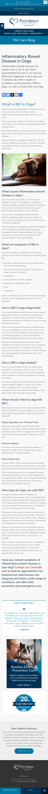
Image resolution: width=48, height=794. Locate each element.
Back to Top (24, 776)
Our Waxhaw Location (24, 9)
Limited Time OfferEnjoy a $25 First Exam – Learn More (23, 32)
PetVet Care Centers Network (27, 781)
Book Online (24, 13)
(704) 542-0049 (24, 2)
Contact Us (24, 751)
